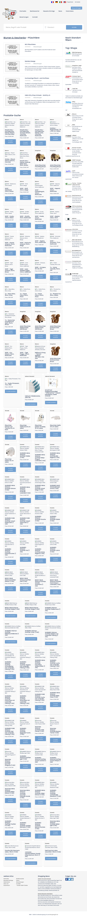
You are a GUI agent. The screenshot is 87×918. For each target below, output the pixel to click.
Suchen (74, 27)
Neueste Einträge (49, 11)
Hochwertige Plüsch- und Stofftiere (37, 78)
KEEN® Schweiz (76, 160)
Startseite (23, 11)
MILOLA (74, 218)
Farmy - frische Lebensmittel (76, 184)
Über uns (6, 884)
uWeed (74, 135)
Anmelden (77, 2)
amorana (75, 229)
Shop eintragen (76, 8)
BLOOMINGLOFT (76, 250)
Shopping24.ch (54, 914)
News (60, 11)
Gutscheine (69, 11)
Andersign (75, 273)
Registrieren (70, 2)
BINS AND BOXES (77, 240)
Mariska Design (30, 61)
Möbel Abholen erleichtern (45, 894)
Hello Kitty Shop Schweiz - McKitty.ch (37, 95)
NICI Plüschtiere (30, 44)
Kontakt (35, 17)
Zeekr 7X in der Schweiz (44, 879)
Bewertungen (24, 17)
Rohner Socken (76, 148)
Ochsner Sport (76, 76)
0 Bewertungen (37, 47)
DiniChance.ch (76, 195)
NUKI (73, 125)
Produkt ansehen (10, 141)
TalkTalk (74, 88)
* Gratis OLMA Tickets (22, 885)
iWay (73, 102)
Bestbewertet (34, 11)
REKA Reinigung (76, 52)
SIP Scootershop (77, 206)
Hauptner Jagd (76, 65)
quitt (73, 171)
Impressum (7, 885)
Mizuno (74, 114)
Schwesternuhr (76, 261)
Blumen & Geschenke (15, 37)
